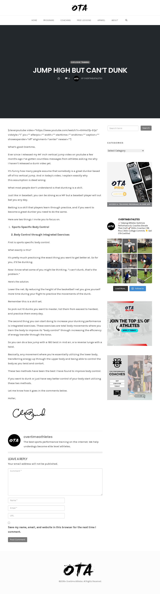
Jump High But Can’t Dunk (80, 70)
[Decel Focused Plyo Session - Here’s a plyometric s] (145, 276)
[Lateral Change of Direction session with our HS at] (114, 246)
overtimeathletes (38, 437)
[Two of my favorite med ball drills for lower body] (129, 276)
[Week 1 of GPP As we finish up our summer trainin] (129, 261)
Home (34, 20)
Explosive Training (80, 62)
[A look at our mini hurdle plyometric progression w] (145, 246)
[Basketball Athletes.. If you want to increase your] (145, 261)
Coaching (65, 20)
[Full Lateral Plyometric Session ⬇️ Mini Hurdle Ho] (114, 276)
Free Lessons (84, 20)
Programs (48, 20)
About (115, 20)
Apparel (101, 20)
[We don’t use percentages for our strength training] (114, 261)
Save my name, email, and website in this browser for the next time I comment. (52, 529)
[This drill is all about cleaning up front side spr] (129, 246)
